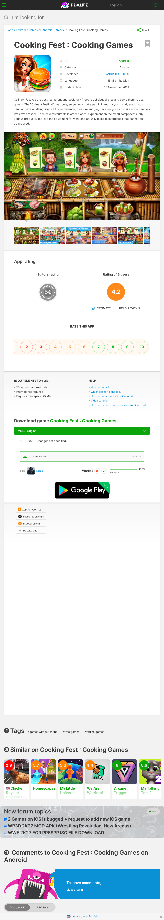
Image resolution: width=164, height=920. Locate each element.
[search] (74, 17)
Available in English (85, 916)
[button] (156, 136)
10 (142, 347)
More (155, 811)
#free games (71, 731)
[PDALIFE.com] (74, 5)
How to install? (100, 387)
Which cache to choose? (106, 391)
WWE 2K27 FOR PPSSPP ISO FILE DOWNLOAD (54, 832)
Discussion (17, 907)
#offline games (94, 731)
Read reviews (129, 308)
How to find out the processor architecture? (118, 405)
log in (79, 889)
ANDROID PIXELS (117, 74)
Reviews (42, 907)
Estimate (104, 308)
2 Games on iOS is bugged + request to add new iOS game (67, 819)
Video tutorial (99, 400)
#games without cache (42, 731)
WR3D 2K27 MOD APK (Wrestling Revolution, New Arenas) (67, 825)
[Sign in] (156, 5)
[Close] (160, 916)
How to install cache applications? (112, 396)
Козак (39, 470)
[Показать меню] (4, 5)
